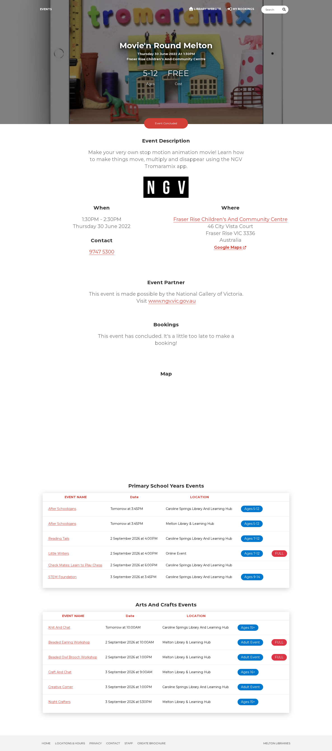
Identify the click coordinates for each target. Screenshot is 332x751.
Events (46, 9)
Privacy (95, 743)
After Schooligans (62, 509)
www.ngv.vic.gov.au (172, 301)
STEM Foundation (62, 577)
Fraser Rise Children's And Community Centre (230, 219)
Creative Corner (60, 687)
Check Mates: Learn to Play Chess (75, 565)
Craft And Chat (59, 672)
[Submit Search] (284, 10)
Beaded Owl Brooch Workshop (72, 657)
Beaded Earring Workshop (69, 642)
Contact (113, 743)
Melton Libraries (276, 743)
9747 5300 (101, 252)
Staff (128, 743)
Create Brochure (151, 743)
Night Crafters (59, 702)
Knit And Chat (59, 627)
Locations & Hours (70, 743)
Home (46, 743)
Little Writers (58, 553)
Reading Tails (58, 539)
